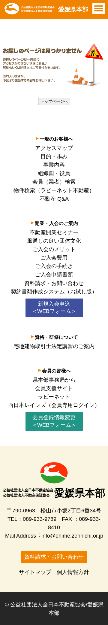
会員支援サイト (54, 388)
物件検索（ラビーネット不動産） (54, 190)
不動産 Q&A (54, 199)
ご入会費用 (54, 258)
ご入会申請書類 (54, 275)
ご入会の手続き (54, 266)
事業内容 (54, 165)
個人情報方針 (73, 572)
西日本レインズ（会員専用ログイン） (54, 405)
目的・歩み (54, 156)
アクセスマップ (54, 148)
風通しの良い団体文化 (54, 241)
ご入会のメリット (54, 249)
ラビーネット (54, 397)
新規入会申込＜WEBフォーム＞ (54, 307)
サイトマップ (35, 572)
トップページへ (54, 101)
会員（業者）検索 (54, 182)
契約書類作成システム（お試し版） (54, 292)
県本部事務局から (54, 380)
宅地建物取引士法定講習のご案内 (54, 346)
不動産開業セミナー (54, 232)
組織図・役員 (54, 173)
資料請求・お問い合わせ (54, 283)
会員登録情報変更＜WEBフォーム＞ (54, 421)
